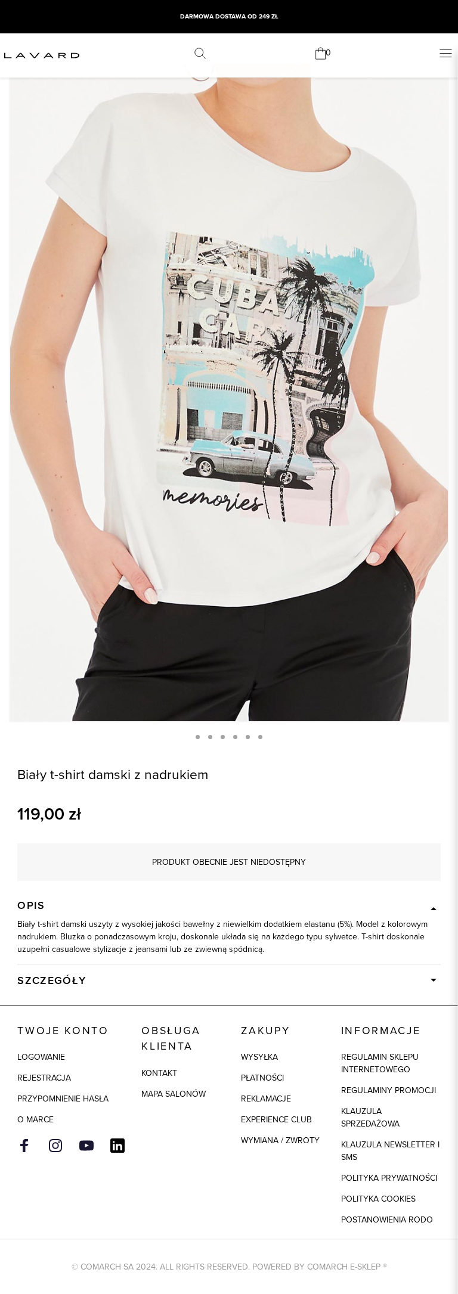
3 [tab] (223, 737)
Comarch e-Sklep (343, 1267)
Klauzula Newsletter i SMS (390, 1150)
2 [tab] (210, 737)
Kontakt (159, 1073)
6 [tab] (260, 737)
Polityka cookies (378, 1199)
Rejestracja (44, 1078)
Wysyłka (259, 1057)
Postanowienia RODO (387, 1220)
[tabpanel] (229, 392)
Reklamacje (266, 1099)
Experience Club (276, 1119)
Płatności (262, 1078)
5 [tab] (248, 737)
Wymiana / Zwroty (280, 1140)
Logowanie (41, 1057)
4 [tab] (235, 737)
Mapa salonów (173, 1094)
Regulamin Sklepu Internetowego (380, 1063)
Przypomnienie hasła (63, 1099)
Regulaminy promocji (388, 1090)
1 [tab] (198, 737)
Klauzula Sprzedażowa (370, 1117)
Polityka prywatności (389, 1178)
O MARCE (35, 1119)
